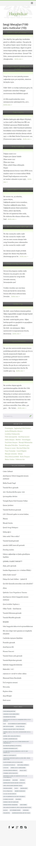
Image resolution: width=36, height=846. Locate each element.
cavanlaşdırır (7, 788)
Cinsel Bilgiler (21, 451)
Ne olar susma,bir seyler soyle (18, 227)
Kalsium (15, 780)
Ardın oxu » (19, 59)
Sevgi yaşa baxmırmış (18, 341)
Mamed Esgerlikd (20, 791)
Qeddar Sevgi (18, 304)
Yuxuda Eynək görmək (11, 541)
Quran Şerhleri (8, 505)
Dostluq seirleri (8, 550)
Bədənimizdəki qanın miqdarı (17, 723)
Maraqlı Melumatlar (25, 442)
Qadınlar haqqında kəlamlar (12, 665)
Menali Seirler (8, 523)
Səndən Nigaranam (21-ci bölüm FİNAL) (17, 570)
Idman (20, 454)
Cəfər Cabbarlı (8, 471)
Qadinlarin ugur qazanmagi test (18, 32)
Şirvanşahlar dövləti (10, 496)
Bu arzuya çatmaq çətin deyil (12, 745)
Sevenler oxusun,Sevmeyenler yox (18, 264)
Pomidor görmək (9, 643)
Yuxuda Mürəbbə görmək (11, 618)
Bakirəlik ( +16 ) (8, 669)
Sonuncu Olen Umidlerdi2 (11, 714)
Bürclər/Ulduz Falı (23, 448)
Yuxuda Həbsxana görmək (12, 613)
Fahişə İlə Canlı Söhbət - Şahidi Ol (15, 579)
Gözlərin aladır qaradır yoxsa (12, 785)
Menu (31, 3)
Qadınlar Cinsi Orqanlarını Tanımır (15, 592)
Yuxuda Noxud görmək (10, 770)
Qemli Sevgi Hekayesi (10, 528)
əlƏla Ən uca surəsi (9, 793)
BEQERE (6, 622)
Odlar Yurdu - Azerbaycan (12, 609)
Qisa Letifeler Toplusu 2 (11, 604)
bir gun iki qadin (8, 726)
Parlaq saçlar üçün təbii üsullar (13, 729)
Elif (4, 723)
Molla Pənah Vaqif (18, 147)
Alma (5, 588)
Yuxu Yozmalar (10, 451)
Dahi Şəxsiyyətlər (11, 437)
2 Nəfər (5, 767)
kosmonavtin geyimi (9, 716)
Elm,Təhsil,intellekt (12, 457)
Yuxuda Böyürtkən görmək (12, 660)
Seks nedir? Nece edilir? (11, 536)
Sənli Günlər (20, 726)
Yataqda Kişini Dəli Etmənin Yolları (15, 501)
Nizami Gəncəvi (8, 651)
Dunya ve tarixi (10, 448)
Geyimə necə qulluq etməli (11, 736)
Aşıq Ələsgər (7, 696)
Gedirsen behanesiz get (10, 748)
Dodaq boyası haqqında (10, 804)
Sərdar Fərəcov (8, 799)
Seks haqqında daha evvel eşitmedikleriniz (18, 626)
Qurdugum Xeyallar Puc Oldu (21, 813)
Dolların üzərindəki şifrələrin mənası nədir (17, 807)
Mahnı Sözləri (10, 459)
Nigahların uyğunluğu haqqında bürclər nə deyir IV (17, 720)
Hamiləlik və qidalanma (18, 767)
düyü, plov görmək (9, 566)
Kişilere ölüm (7, 691)
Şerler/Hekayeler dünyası (14, 431)
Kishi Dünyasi (25, 457)
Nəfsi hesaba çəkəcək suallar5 (12, 762)
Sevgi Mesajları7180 (9, 711)
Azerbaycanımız (23, 437)
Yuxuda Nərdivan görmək (12, 510)
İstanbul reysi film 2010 (10, 773)
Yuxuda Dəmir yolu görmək (12, 656)
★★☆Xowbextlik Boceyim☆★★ (14, 492)
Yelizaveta (6, 813)
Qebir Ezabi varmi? (9, 575)
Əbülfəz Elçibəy (18, 112)
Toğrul (22, 780)
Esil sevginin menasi (10, 682)
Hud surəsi (7, 700)
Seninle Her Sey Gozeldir (10, 802)
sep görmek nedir (15, 810)
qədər (5, 810)
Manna (5, 519)
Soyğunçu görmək (23, 765)
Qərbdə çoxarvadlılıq (10, 738)
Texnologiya (26, 440)
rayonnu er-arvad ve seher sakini (14, 674)
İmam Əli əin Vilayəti (9, 755)
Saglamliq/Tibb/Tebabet (22, 428)
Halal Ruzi (23, 770)
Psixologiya (9, 428)
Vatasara (25, 810)
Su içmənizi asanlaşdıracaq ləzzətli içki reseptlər (15, 752)
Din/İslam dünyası (11, 442)
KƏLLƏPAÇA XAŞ (7, 791)
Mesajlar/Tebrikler (11, 445)
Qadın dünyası (10, 440)
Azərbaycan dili (8, 647)
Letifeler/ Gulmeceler (12, 434)
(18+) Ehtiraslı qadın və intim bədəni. (16, 514)
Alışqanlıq (6, 780)
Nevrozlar (6, 687)
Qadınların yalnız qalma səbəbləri (14, 782)
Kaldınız (18, 799)
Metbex (18, 440)
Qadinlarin (24, 788)
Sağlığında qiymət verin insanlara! (18, 190)
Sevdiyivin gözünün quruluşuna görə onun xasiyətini (16, 758)
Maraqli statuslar (11, 454)
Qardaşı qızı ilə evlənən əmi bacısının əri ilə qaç (17, 732)
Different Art (20, 459)
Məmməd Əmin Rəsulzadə (12, 678)
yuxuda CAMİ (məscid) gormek (13, 545)
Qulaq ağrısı (7, 532)
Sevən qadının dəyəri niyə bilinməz (14, 796)
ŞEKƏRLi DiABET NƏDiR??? (12, 561)
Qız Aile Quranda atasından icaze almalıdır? (18, 584)
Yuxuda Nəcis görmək (10, 488)
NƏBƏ (16, 788)
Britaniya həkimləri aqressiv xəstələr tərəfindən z (15, 776)
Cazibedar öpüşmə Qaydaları (13, 638)
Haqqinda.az (18, 13)
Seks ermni (23, 804)
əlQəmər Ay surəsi (9, 765)
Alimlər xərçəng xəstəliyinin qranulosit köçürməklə (16, 742)
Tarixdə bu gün (24, 445)
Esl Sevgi (18, 378)
